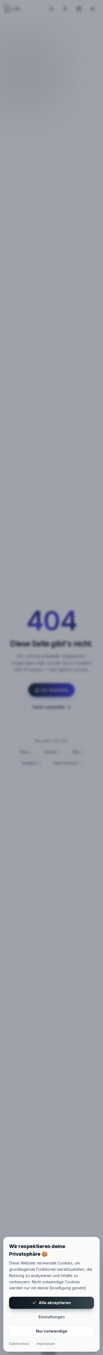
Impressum (46, 1344)
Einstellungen (51, 1317)
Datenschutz (19, 1344)
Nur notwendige (51, 1331)
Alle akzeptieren (55, 1302)
